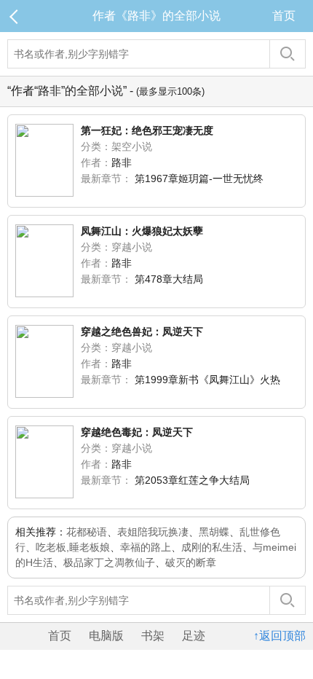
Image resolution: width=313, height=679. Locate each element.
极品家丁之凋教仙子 (109, 562)
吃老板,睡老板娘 (73, 547)
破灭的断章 (190, 562)
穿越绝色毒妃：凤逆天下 (137, 432)
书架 (153, 635)
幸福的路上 (145, 547)
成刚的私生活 (211, 547)
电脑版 (106, 635)
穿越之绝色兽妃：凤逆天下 (142, 331)
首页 (284, 15)
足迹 (193, 635)
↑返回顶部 (279, 635)
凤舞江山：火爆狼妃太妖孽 (142, 231)
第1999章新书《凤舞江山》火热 (207, 379)
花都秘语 (86, 532)
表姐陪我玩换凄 (153, 532)
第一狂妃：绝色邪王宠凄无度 (147, 130)
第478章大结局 (169, 279)
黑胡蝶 (214, 532)
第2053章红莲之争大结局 (192, 480)
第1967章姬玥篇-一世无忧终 (199, 178)
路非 (121, 162)
